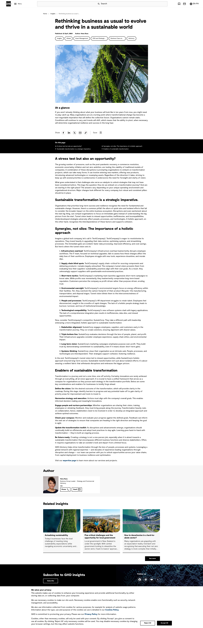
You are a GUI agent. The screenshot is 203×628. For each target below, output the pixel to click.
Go (164, 3)
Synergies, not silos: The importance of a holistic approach (122, 146)
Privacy (91, 614)
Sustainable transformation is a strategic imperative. (74, 149)
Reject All (147, 623)
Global (68, 38)
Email (75, 489)
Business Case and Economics (118, 38)
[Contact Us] (184, 3)
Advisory (131, 38)
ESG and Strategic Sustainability (100, 38)
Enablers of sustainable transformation (116, 149)
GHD (8, 3)
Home (45, 13)
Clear (159, 3)
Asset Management (81, 38)
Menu (20, 4)
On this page (60, 142)
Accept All (164, 623)
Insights (53, 13)
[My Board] (179, 3)
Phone (63, 489)
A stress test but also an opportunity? (69, 146)
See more (152, 558)
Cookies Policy (112, 610)
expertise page (69, 461)
